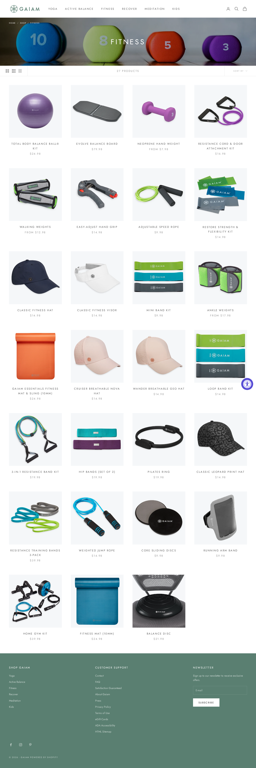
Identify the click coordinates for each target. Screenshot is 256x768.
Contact (99, 676)
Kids (176, 9)
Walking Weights (35, 227)
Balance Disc (159, 633)
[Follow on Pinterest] (30, 745)
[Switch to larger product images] (7, 71)
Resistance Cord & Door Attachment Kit (220, 146)
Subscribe (206, 702)
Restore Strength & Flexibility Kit (221, 229)
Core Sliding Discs (158, 550)
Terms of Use (102, 713)
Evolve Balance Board (97, 144)
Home (12, 23)
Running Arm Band (221, 550)
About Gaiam (102, 694)
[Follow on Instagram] (20, 745)
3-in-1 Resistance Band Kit (35, 472)
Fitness (108, 9)
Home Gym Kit (35, 633)
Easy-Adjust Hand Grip (97, 227)
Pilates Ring (159, 472)
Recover (129, 9)
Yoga (53, 9)
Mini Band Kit (159, 310)
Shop (23, 23)
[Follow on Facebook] (11, 745)
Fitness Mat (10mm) (97, 633)
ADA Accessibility (105, 725)
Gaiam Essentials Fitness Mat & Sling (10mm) (35, 391)
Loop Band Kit (220, 389)
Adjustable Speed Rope (158, 227)
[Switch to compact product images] (20, 71)
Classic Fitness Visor (97, 310)
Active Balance (79, 9)
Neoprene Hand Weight (159, 144)
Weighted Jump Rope (97, 550)
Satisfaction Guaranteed (108, 688)
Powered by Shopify (44, 757)
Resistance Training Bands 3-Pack (35, 553)
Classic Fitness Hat (35, 310)
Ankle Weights (220, 310)
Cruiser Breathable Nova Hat (97, 391)
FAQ (97, 682)
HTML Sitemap (103, 731)
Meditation (155, 9)
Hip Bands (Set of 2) (97, 472)
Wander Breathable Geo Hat (159, 389)
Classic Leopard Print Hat (221, 472)
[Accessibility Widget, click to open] (247, 384)
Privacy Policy (103, 707)
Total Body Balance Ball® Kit (35, 146)
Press (98, 700)
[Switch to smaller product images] (13, 71)
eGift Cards (101, 719)
